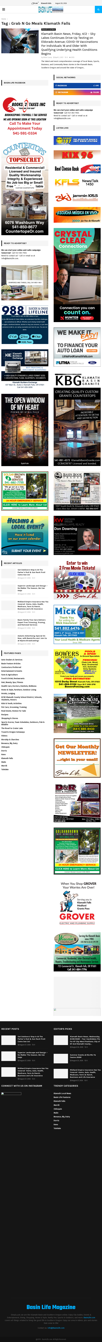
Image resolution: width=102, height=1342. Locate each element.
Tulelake (4, 769)
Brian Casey (47, 57)
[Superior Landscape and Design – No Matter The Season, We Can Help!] (8, 589)
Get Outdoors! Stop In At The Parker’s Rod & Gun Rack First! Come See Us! (31, 572)
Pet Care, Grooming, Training (14, 707)
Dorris (4, 751)
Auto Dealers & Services (11, 660)
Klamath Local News (48, 29)
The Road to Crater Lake (12, 728)
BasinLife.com (89, 1317)
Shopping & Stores (9, 718)
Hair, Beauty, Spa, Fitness (12, 682)
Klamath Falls (7, 758)
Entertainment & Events (11, 671)
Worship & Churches (10, 739)
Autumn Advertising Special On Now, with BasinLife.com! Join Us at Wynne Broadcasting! (32, 638)
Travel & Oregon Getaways (13, 732)
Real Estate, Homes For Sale (13, 711)
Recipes (4, 715)
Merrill (4, 766)
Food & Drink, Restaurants (12, 678)
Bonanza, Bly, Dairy (9, 743)
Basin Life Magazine (51, 1307)
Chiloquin (5, 747)
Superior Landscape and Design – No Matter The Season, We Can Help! (33, 588)
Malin (3, 762)
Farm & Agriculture (9, 675)
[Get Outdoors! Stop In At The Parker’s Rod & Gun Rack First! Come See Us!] (8, 573)
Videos (4, 736)
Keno (3, 754)
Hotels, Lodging (8, 693)
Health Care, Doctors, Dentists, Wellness (18, 686)
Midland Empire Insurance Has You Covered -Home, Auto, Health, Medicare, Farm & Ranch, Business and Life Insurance (33, 605)
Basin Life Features (62, 1097)
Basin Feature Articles (10, 663)
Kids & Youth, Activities (11, 703)
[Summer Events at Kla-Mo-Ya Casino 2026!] (61, 1058)
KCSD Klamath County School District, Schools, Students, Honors (21, 698)
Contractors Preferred (11, 667)
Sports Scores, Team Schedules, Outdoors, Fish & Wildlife (22, 723)
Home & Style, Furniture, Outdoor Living (18, 690)
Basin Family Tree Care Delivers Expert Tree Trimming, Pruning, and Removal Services (32, 622)
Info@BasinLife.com (56, 1328)
